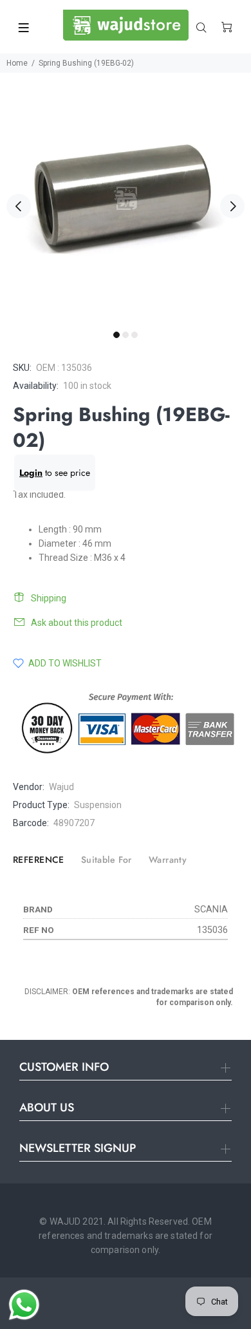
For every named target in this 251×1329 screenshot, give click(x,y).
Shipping (48, 598)
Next (232, 206)
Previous (18, 206)
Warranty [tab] (168, 859)
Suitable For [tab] (106, 859)
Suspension (98, 805)
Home (17, 63)
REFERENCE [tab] (38, 859)
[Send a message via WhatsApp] (24, 1305)
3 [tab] (134, 335)
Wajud (61, 787)
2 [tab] (125, 335)
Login (30, 472)
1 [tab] (116, 335)
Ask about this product (76, 622)
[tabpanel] (125, 198)
